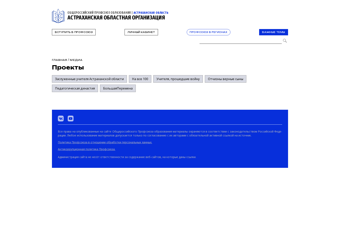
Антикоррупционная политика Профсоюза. (86, 149)
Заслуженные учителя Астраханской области (89, 79)
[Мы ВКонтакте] (61, 119)
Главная (59, 59)
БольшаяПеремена (118, 88)
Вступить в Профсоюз (74, 32)
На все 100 (140, 79)
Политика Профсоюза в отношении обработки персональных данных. (105, 142)
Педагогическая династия (75, 88)
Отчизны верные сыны (225, 79)
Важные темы (273, 32)
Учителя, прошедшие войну (178, 79)
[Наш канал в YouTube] (71, 119)
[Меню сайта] (284, 11)
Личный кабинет (141, 32)
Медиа (76, 59)
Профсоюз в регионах (208, 32)
